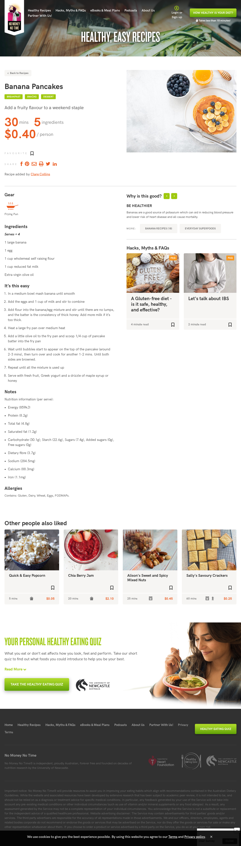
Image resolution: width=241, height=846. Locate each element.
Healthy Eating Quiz (215, 729)
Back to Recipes (18, 73)
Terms (9, 732)
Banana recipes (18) (158, 228)
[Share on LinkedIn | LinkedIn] (55, 164)
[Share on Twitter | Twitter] (48, 164)
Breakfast (13, 96)
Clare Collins (40, 174)
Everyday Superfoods (200, 228)
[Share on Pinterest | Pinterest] (27, 164)
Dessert (48, 96)
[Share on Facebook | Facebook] (21, 164)
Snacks (32, 96)
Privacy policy (194, 837)
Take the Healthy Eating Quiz (37, 684)
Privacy (183, 725)
